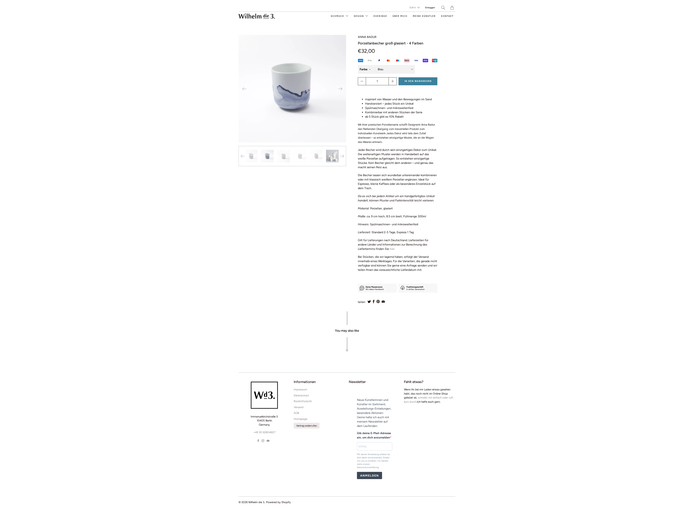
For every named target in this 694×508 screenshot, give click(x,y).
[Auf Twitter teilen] (369, 301)
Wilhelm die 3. (256, 502)
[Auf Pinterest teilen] (378, 301)
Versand (298, 407)
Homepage (300, 419)
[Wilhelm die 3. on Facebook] (258, 440)
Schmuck (338, 16)
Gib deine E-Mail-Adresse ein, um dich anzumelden (374, 435)
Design (359, 16)
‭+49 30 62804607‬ (264, 432)
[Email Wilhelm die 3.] (268, 440)
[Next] (340, 89)
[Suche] (443, 7)
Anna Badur (367, 37)
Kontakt (447, 16)
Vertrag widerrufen (306, 425)
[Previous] (244, 89)
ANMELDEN (369, 475)
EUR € (413, 7)
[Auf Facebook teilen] (373, 301)
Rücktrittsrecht (303, 401)
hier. (393, 249)
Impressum (300, 389)
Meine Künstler (424, 16)
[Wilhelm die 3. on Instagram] (263, 440)
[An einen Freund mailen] (383, 301)
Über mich (400, 16)
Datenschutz (301, 395)
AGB (296, 413)
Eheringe (380, 16)
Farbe (363, 69)
